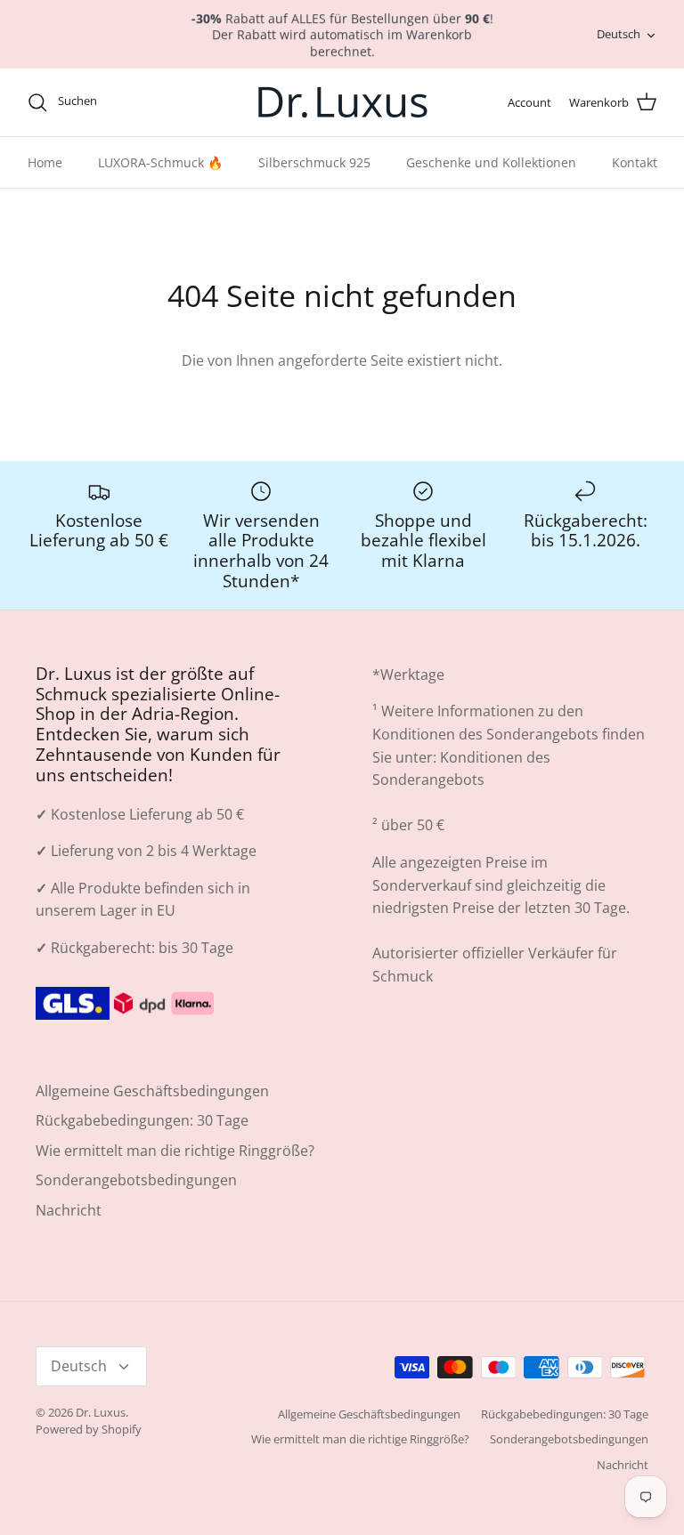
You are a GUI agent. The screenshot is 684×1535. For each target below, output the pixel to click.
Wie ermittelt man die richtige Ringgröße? (175, 1150)
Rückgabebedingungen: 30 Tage (142, 1120)
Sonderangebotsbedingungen (136, 1180)
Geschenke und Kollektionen (491, 162)
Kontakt (634, 162)
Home (45, 162)
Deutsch (618, 34)
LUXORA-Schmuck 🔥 (160, 162)
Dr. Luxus (101, 1412)
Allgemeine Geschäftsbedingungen (152, 1091)
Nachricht (69, 1210)
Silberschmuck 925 (314, 162)
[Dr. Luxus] (342, 102)
